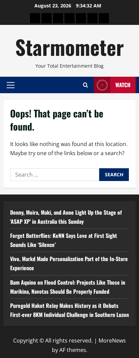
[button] (10, 85)
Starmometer (69, 47)
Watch (123, 85)
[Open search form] (85, 85)
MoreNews (112, 340)
